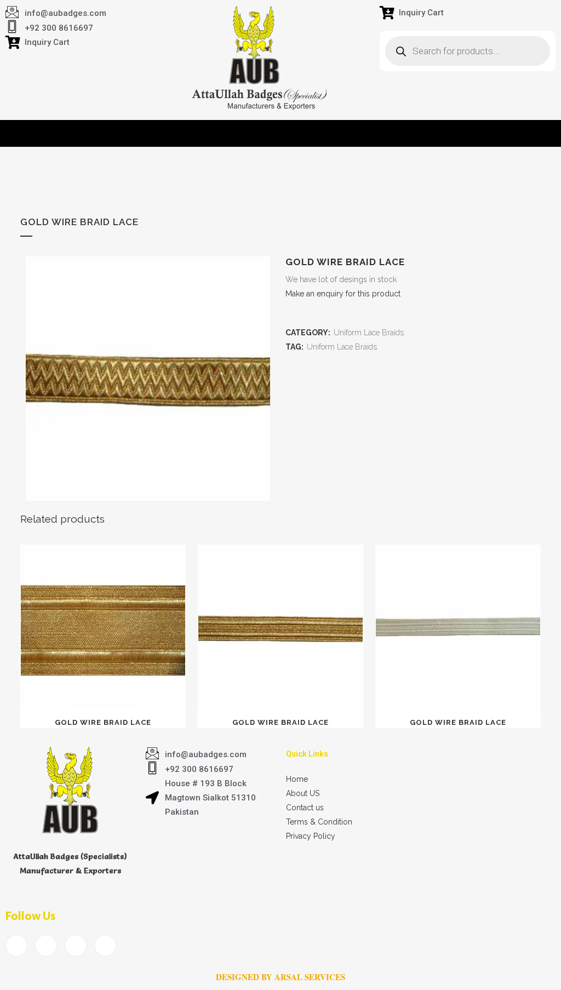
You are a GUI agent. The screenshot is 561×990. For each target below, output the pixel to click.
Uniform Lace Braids (369, 332)
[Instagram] (105, 946)
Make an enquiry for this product (342, 293)
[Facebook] (16, 946)
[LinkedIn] (76, 946)
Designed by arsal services (280, 977)
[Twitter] (46, 946)
